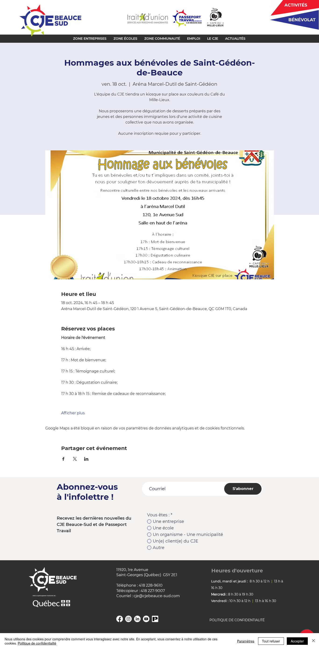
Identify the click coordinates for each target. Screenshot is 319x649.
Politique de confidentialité (37, 643)
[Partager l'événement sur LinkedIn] (86, 459)
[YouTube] (146, 619)
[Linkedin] (137, 619)
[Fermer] (313, 641)
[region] (292, 19)
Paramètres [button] (245, 641)
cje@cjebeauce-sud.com (157, 596)
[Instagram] (128, 619)
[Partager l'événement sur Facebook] (63, 459)
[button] (90, 38)
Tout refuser (271, 641)
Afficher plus (73, 413)
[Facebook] (119, 619)
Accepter (297, 641)
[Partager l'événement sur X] (75, 459)
